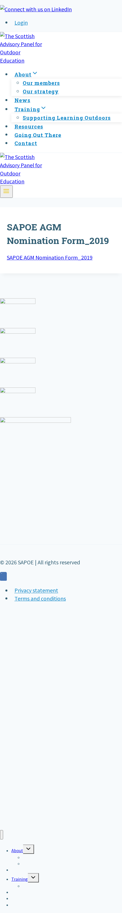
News (22, 100)
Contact (25, 143)
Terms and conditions (40, 598)
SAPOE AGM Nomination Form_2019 (49, 257)
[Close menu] (1, 834)
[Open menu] (6, 191)
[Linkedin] (3, 577)
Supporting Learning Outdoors (67, 117)
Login (21, 22)
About (17, 850)
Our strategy (41, 91)
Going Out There (37, 134)
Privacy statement (36, 590)
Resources (28, 126)
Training (19, 879)
